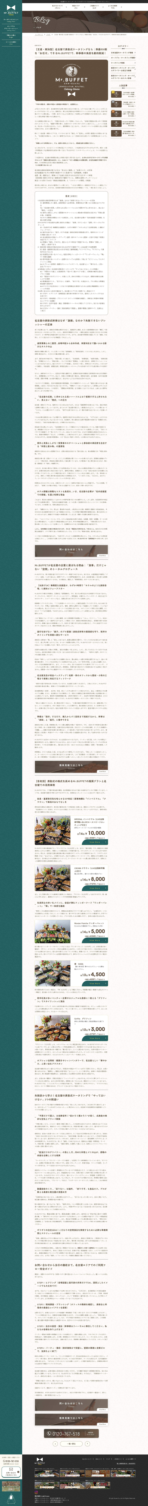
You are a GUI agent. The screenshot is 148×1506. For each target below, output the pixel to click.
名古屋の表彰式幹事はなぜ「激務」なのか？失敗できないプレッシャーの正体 (66, 200)
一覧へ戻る (71, 1444)
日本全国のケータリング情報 (122, 52)
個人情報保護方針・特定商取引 (126, 1463)
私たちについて (57, 7)
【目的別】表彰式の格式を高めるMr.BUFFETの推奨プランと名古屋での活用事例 (67, 247)
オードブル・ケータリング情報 (123, 57)
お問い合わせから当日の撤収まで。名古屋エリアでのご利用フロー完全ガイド (66, 291)
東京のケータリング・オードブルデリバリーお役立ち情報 (123, 69)
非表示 (74, 196)
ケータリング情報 (118, 63)
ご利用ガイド (94, 7)
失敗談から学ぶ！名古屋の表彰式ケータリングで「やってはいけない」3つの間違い (68, 269)
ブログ (48, 34)
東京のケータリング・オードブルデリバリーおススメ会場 (123, 76)
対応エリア (76, 7)
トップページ (39, 34)
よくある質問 (112, 7)
